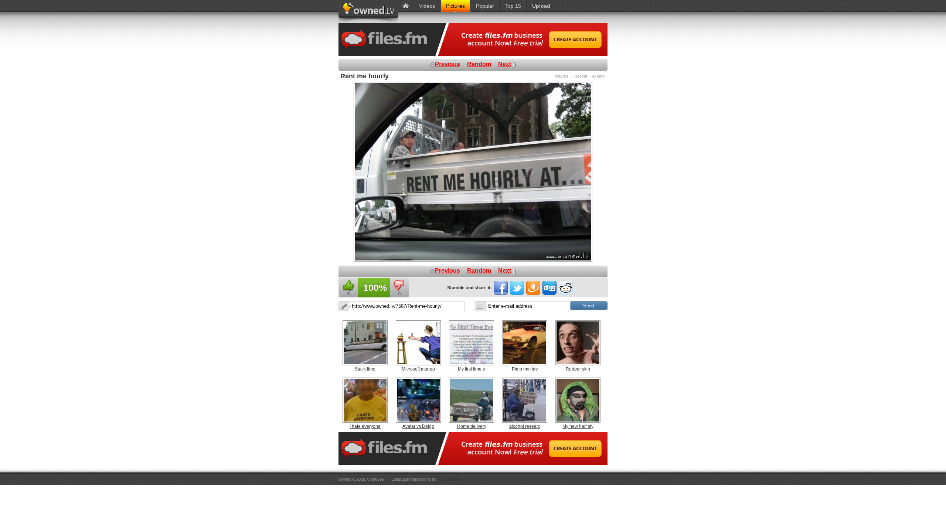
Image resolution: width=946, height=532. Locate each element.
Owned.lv (368, 11)
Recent (580, 76)
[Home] (405, 6)
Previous (447, 64)
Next (504, 64)
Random (479, 64)
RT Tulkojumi (449, 479)
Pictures (561, 76)
